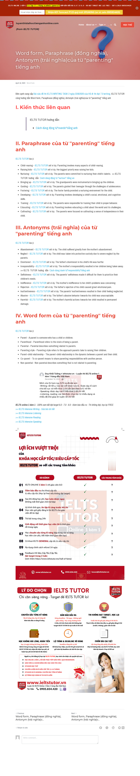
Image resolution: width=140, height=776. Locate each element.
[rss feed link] (123, 727)
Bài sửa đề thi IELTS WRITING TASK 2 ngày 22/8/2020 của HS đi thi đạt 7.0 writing (71, 93)
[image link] (10, 24)
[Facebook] (100, 727)
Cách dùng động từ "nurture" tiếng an (57, 178)
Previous (21, 713)
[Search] (115, 25)
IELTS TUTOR (22, 158)
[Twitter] (107, 727)
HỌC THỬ (127, 24)
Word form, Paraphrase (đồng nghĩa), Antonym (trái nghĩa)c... (38, 718)
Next (73, 713)
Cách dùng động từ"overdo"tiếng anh (57, 128)
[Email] (119, 727)
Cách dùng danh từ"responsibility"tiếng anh (69, 270)
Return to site (23, 727)
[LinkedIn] (113, 727)
